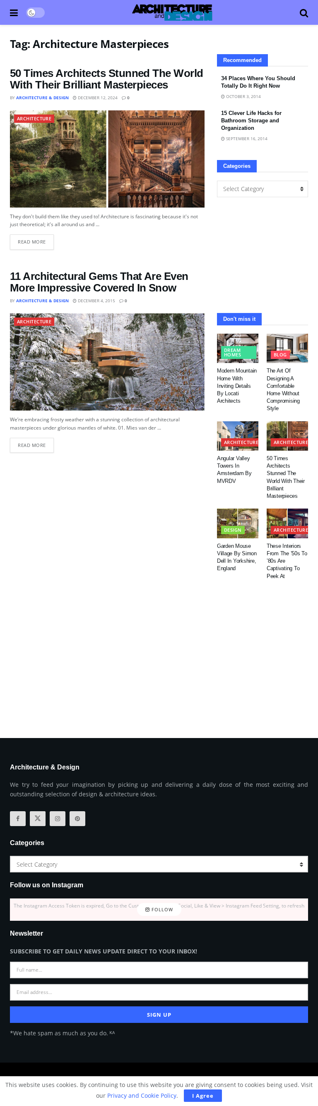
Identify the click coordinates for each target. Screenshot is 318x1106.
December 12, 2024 (97, 97)
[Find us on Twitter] (38, 818)
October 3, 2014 (243, 96)
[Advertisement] (262, 255)
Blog (280, 354)
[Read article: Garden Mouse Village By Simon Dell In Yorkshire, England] (237, 523)
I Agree (203, 1095)
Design (233, 530)
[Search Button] (304, 12)
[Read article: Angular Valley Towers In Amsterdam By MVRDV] (237, 436)
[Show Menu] (14, 12)
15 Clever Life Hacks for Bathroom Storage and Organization (251, 120)
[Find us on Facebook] (18, 818)
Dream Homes (232, 352)
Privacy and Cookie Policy (141, 1095)
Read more (36, 239)
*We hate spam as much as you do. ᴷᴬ (62, 1033)
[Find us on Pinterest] (77, 818)
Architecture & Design (42, 97)
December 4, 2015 (96, 300)
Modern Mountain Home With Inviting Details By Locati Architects (237, 386)
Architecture (34, 118)
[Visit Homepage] (172, 12)
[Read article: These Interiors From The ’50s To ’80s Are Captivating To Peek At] (287, 523)
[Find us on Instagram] (57, 818)
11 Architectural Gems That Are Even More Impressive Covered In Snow (99, 282)
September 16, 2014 (246, 138)
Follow (161, 909)
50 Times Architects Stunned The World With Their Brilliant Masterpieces (106, 79)
